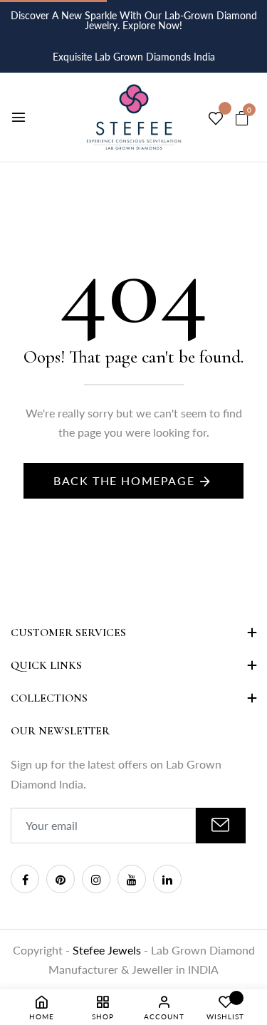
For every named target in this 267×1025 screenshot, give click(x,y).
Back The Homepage (123, 480)
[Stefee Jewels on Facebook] (25, 879)
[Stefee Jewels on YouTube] (131, 879)
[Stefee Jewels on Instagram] (96, 879)
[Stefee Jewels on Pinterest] (60, 879)
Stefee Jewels (108, 950)
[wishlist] (216, 119)
